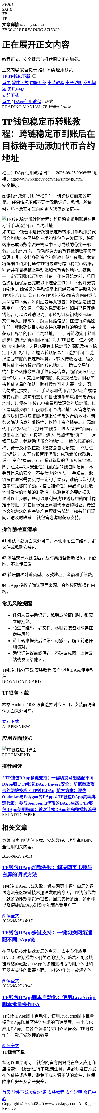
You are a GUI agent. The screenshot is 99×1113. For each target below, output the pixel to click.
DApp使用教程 (27, 101)
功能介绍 (38, 82)
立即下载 (10, 95)
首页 (6, 82)
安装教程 (56, 82)
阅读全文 (10, 916)
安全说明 (73, 82)
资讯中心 (15, 89)
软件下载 (20, 82)
